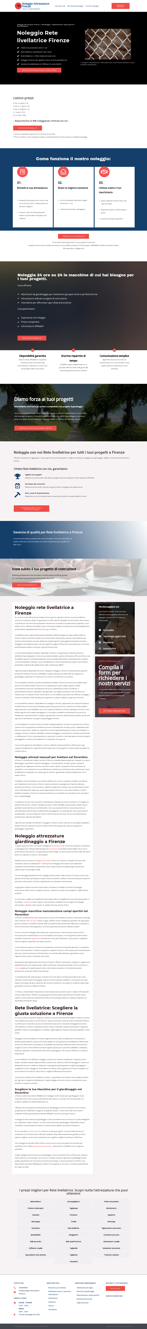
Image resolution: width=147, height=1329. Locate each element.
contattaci (27, 902)
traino (17, 968)
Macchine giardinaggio (75, 6)
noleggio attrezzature (43, 860)
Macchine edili (60, 6)
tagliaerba (35, 938)
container (48, 1146)
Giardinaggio (46, 24)
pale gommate (37, 1146)
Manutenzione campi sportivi (63, 24)
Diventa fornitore (114, 1296)
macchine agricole (33, 1131)
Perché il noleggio (92, 6)
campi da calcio (31, 921)
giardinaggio (44, 629)
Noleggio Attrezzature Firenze (35, 5)
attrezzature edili (57, 846)
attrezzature (53, 849)
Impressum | (111, 1326)
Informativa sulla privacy (124, 1326)
